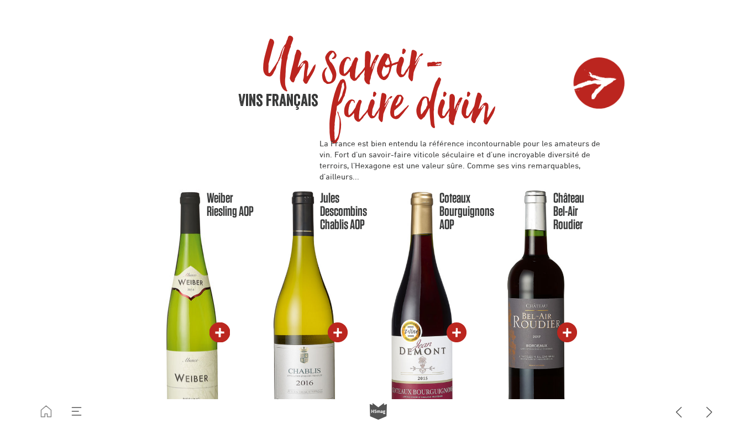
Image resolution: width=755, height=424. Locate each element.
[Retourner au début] (46, 411)
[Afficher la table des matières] (76, 411)
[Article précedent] (679, 411)
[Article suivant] (709, 411)
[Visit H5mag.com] (378, 411)
